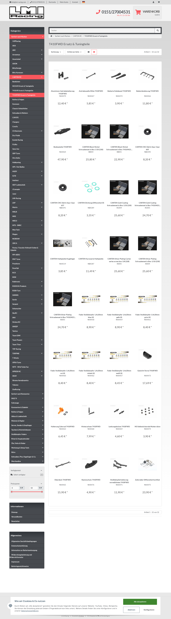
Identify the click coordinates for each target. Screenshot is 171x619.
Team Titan (16, 344)
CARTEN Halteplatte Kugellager (62, 259)
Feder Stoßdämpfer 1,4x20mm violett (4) (91, 372)
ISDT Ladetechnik (18, 185)
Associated (16, 59)
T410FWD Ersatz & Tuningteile (23, 95)
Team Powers (17, 340)
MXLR (14, 212)
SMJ (14, 318)
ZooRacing (16, 389)
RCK (14, 273)
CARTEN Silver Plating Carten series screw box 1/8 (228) (119, 260)
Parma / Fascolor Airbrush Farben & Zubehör (24, 249)
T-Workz (15, 358)
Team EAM (16, 336)
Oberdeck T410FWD (62, 480)
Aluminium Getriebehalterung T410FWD (62, 92)
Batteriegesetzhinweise (20, 566)
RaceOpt (15, 268)
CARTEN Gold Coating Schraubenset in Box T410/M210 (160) (147, 204)
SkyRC (14, 313)
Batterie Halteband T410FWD (119, 91)
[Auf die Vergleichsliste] (68, 65)
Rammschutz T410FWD (91, 480)
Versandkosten (16, 517)
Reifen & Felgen (18, 100)
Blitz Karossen (17, 73)
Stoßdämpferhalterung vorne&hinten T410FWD (119, 481)
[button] (83, 2)
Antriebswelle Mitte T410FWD (91, 91)
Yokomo (15, 385)
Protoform (16, 264)
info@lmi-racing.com (18, 2)
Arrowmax (16, 55)
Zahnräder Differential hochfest (147, 480)
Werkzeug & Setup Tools (20, 448)
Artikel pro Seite (73, 52)
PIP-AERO (16, 255)
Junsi (14, 194)
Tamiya (15, 331)
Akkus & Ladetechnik (19, 416)
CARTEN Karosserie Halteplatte (90, 259)
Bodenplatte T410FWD (63, 147)
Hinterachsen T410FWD (90, 426)
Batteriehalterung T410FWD (147, 91)
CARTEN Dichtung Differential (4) (91, 203)
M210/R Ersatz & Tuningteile (23, 86)
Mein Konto (64, 2)
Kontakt (75, 2)
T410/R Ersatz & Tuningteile (22, 91)
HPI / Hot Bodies (18, 167)
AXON (14, 64)
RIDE (14, 277)
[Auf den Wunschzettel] (72, 65)
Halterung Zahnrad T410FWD (62, 426)
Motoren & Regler (17, 421)
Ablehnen (131, 610)
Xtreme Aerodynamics (20, 380)
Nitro (13, 452)
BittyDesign (16, 68)
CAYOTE (15, 117)
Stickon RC (16, 322)
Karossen (15, 104)
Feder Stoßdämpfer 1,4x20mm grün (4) (147, 316)
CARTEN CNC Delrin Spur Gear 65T (62, 204)
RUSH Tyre (16, 291)
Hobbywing (16, 162)
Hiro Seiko (16, 158)
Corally (15, 126)
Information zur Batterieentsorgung (24, 550)
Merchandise (16, 461)
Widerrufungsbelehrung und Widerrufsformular (20, 556)
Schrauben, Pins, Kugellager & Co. (23, 457)
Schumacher (16, 309)
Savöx (14, 300)
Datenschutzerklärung (19, 546)
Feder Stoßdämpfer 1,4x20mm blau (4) (91, 316)
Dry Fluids (16, 135)
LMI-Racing (16, 198)
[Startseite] (51, 36)
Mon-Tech (16, 230)
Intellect (15, 180)
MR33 (14, 221)
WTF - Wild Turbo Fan (20, 367)
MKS (14, 216)
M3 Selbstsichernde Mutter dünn (147, 426)
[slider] (11, 491)
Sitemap (14, 512)
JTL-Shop (81, 616)
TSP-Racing (16, 349)
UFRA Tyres (16, 362)
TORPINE (15, 353)
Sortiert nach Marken (19, 37)
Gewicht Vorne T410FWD (147, 371)
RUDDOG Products (19, 286)
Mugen (14, 234)
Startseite (52, 2)
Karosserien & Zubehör (19, 407)
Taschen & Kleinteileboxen (21, 430)
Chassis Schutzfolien (19, 109)
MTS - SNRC (17, 225)
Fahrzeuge (15, 403)
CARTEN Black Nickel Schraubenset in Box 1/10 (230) (91, 148)
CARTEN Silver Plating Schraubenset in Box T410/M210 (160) (62, 316)
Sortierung (55, 52)
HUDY (14, 171)
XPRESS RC (16, 371)
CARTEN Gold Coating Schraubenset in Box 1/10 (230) (119, 204)
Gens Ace (15, 149)
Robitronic (16, 282)
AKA (14, 46)
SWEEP (15, 327)
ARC (14, 50)
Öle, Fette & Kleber (18, 443)
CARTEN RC (17, 77)
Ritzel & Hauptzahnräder (20, 439)
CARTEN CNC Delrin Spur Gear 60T (147, 148)
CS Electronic (17, 131)
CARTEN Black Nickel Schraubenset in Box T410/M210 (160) (119, 148)
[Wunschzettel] (159, 2)
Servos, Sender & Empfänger (21, 425)
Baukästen (16, 82)
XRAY (14, 376)
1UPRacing (16, 41)
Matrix (14, 207)
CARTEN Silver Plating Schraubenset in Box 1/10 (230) (147, 260)
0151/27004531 (38, 2)
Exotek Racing (17, 140)
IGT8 (14, 176)
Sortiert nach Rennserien (20, 394)
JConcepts (16, 189)
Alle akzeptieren (140, 602)
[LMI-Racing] (26, 12)
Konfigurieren (149, 610)
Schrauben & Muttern (20, 113)
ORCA (14, 243)
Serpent (15, 304)
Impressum (15, 562)
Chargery (15, 122)
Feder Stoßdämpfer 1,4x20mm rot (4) (63, 372)
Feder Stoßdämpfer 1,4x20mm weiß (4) (119, 372)
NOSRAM (16, 239)
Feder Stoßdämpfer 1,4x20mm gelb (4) (119, 316)
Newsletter (15, 521)
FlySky (14, 144)
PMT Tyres (16, 259)
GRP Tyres (16, 153)
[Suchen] (158, 30)
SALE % (14, 398)
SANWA (15, 295)
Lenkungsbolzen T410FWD (119, 426)
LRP (13, 203)
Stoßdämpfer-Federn (19, 434)
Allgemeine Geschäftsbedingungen (24, 541)
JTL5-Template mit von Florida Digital (98, 616)
